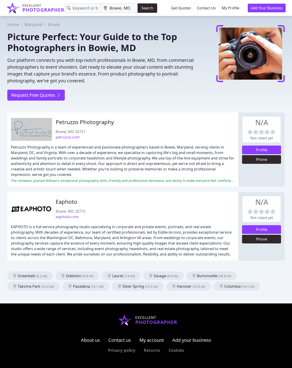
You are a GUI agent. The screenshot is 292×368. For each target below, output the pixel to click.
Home (13, 24)
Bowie (54, 24)
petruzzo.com (68, 137)
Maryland (33, 24)
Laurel (123, 275)
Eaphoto (66, 201)
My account (151, 340)
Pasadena (88, 286)
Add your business (191, 340)
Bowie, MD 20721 (70, 131)
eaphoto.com (67, 216)
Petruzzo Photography (85, 122)
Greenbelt (32, 275)
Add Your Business (267, 7)
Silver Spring (140, 286)
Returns (152, 350)
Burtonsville (213, 275)
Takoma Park (35, 286)
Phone (261, 159)
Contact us (119, 340)
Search (147, 7)
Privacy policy (121, 350)
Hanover (190, 286)
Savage (165, 275)
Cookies (176, 350)
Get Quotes (181, 7)
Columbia (238, 286)
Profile (261, 149)
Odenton (79, 275)
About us (90, 340)
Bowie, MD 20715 (70, 211)
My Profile (230, 7)
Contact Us (206, 7)
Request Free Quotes (33, 95)
